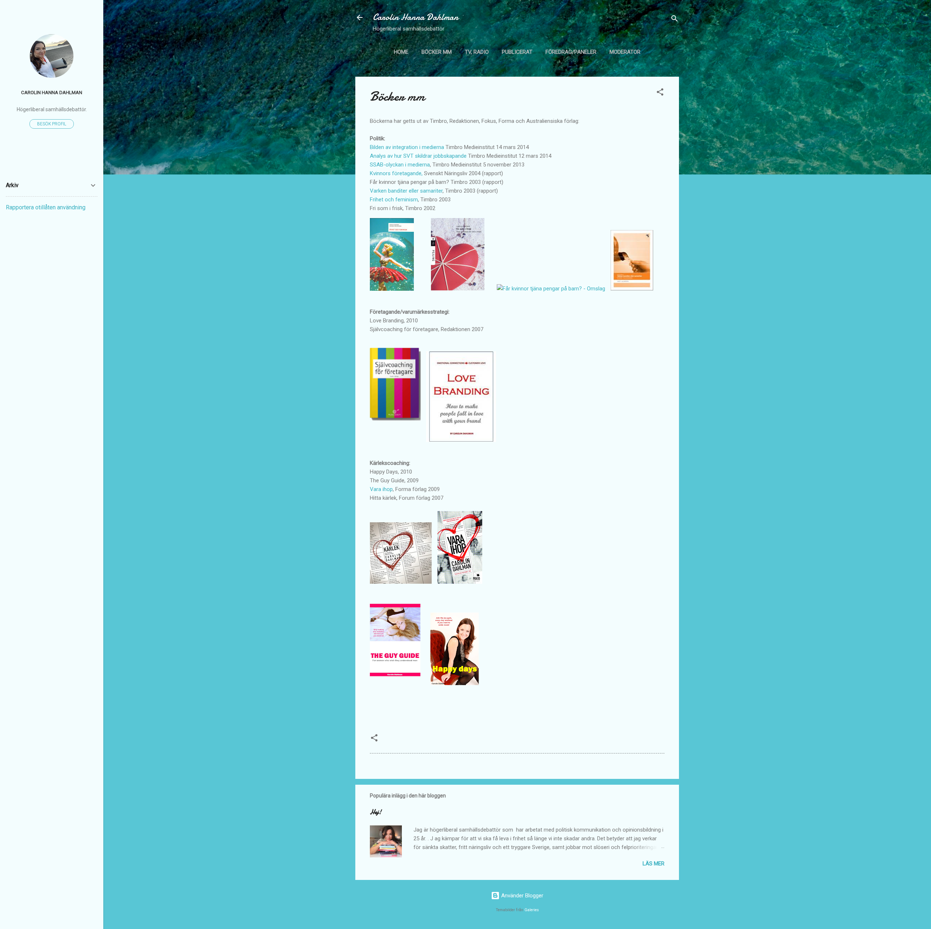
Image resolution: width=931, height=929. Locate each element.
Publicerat (517, 52)
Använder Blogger (521, 895)
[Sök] (674, 20)
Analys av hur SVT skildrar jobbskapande (418, 156)
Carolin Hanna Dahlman (415, 17)
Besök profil (51, 123)
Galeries (531, 910)
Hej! (375, 812)
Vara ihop (381, 489)
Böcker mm (436, 52)
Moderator (625, 52)
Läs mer (653, 863)
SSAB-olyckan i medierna (400, 164)
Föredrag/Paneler (571, 52)
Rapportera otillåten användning (45, 207)
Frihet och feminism (394, 199)
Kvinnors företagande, (396, 173)
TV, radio (477, 52)
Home (401, 52)
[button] (660, 93)
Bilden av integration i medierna (407, 147)
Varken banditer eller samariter (406, 191)
